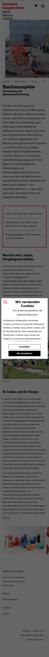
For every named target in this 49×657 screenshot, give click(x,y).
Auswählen (24, 347)
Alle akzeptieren (24, 353)
